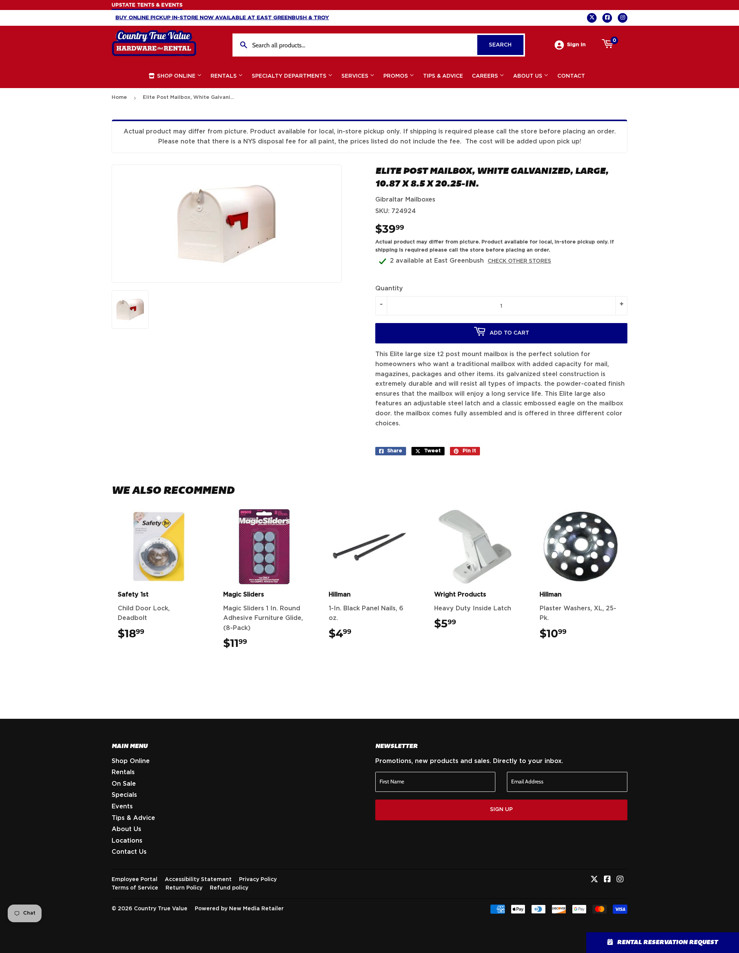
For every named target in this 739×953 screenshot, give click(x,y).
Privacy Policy (258, 879)
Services (355, 76)
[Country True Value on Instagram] (620, 880)
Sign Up (501, 809)
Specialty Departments (290, 76)
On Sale (124, 784)
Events (122, 806)
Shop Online (176, 76)
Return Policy (184, 888)
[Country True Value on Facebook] (607, 880)
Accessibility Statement (198, 879)
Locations (127, 841)
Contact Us (129, 852)
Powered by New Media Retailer (239, 908)
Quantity (389, 288)
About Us (528, 76)
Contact (571, 76)
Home (119, 97)
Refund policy (229, 888)
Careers (486, 76)
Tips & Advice (443, 76)
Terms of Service (135, 888)
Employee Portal (134, 879)
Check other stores (519, 261)
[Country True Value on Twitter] (594, 880)
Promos (396, 76)
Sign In (576, 44)
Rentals (224, 76)
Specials (124, 795)
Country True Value (160, 908)
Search (506, 45)
